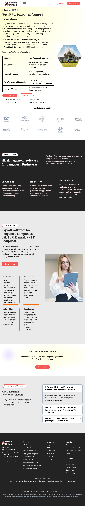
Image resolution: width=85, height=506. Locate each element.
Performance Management (32, 465)
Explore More (10, 264)
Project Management (30, 468)
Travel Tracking (28, 459)
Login (61, 3)
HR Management (28, 445)
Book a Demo (73, 3)
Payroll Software (28, 448)
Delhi (10, 481)
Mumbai (21, 481)
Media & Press (71, 467)
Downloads (50, 454)
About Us (69, 461)
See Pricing (26, 95)
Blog (48, 445)
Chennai (36, 481)
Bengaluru (28, 481)
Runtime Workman (29, 456)
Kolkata (42, 481)
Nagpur (63, 481)
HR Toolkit (50, 448)
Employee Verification (30, 462)
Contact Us (70, 464)
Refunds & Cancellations (74, 448)
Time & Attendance (29, 451)
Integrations (51, 456)
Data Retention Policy (73, 451)
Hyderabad (56, 481)
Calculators (50, 459)
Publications (51, 451)
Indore (49, 481)
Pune (15, 481)
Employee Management (31, 454)
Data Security (70, 445)
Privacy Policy (71, 473)
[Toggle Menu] (24, 3)
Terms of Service (71, 470)
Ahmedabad (72, 481)
